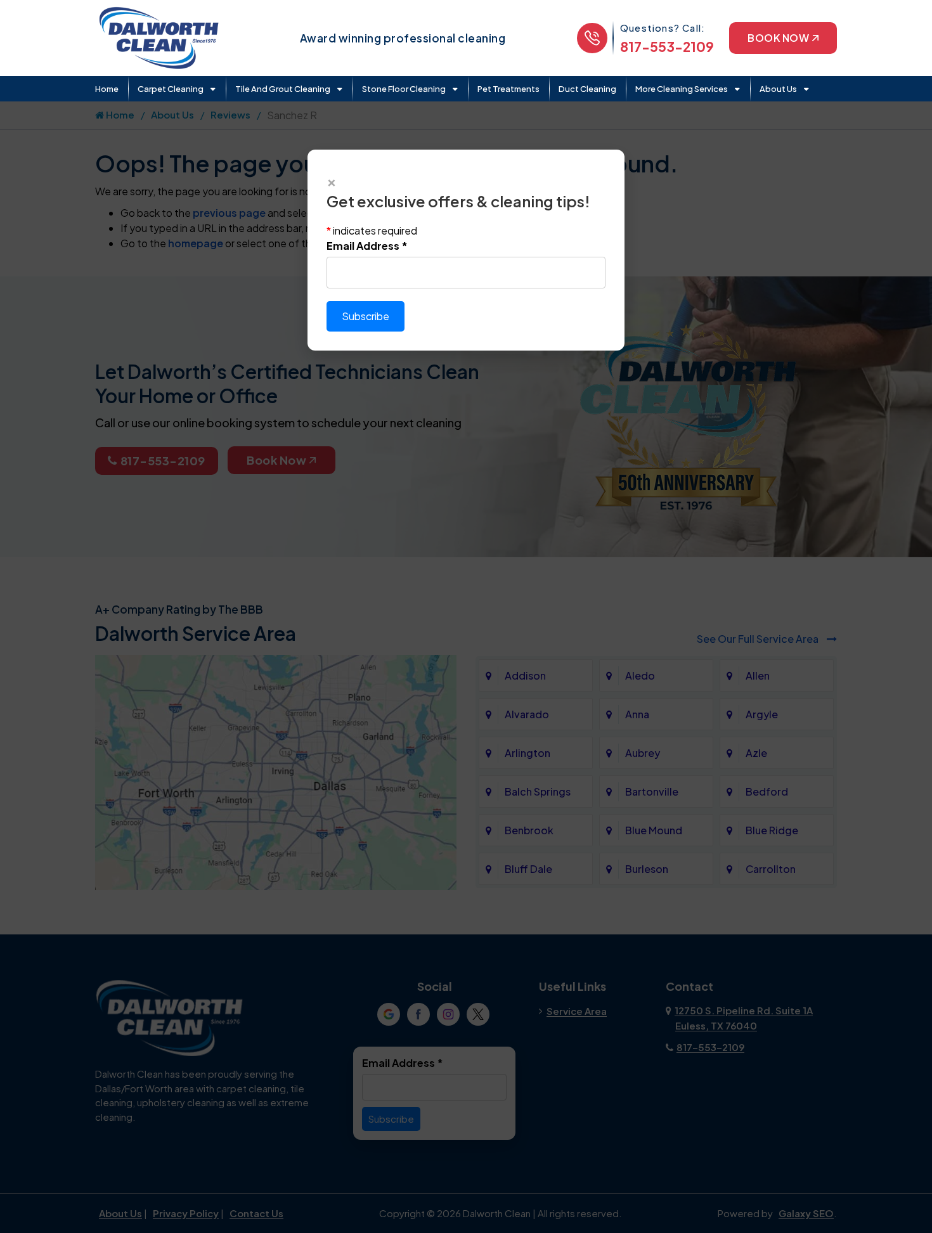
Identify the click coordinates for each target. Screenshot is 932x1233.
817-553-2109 (667, 46)
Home (107, 89)
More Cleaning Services (681, 89)
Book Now (778, 37)
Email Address (367, 245)
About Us (778, 89)
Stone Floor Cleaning (404, 89)
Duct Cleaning (587, 89)
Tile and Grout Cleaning (282, 89)
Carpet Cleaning (171, 89)
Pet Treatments (508, 89)
